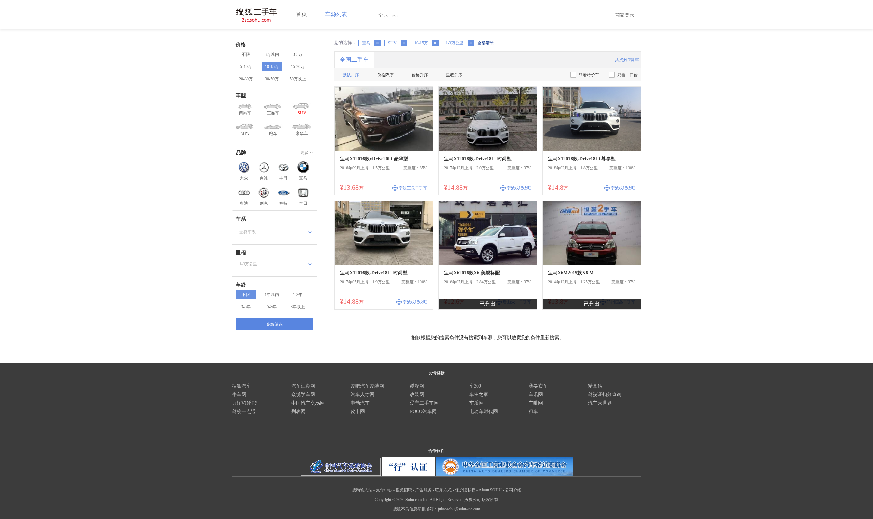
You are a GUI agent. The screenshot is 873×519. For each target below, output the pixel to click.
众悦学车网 (303, 394)
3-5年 (246, 306)
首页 (301, 14)
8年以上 (298, 306)
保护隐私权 (465, 490)
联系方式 (443, 490)
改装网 (417, 394)
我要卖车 (538, 386)
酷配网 (417, 386)
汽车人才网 (362, 394)
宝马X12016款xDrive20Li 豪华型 (374, 158)
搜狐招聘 (404, 490)
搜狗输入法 (362, 490)
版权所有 (490, 499)
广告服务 (423, 490)
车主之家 (478, 394)
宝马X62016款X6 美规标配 (472, 273)
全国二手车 (354, 60)
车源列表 (336, 14)
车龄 (241, 284)
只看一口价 (627, 75)
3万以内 (272, 54)
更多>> (306, 152)
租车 (533, 411)
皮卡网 (358, 411)
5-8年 (272, 306)
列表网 (298, 411)
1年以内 (272, 294)
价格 (241, 44)
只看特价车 (589, 75)
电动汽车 (360, 403)
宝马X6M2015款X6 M (571, 273)
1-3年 (297, 294)
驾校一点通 (244, 411)
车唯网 (536, 403)
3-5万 (297, 54)
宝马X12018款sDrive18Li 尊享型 (582, 158)
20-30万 (246, 79)
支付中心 (384, 490)
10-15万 (272, 66)
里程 (241, 252)
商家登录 (624, 15)
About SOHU (490, 490)
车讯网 (536, 394)
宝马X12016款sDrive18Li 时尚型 (374, 273)
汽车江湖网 (303, 386)
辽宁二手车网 (424, 403)
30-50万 (272, 79)
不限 (246, 54)
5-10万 (246, 66)
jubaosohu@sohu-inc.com (459, 509)
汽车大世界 (600, 403)
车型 (241, 95)
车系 (241, 219)
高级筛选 (274, 324)
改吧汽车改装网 (367, 386)
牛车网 (239, 394)
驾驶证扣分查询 (604, 394)
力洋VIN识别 (246, 403)
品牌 (241, 152)
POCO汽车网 (423, 411)
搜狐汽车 (241, 386)
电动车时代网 (483, 411)
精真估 (595, 386)
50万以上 (298, 79)
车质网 (476, 403)
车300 (475, 386)
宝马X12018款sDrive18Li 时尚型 (478, 158)
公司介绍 (513, 490)
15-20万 (298, 66)
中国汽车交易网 (308, 403)
